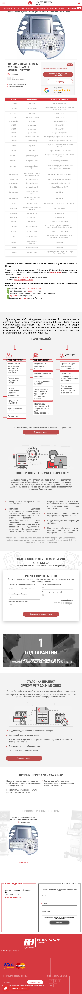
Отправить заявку (41, 432)
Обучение (13, 296)
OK (79, 8)
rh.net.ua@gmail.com (13, 897)
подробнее (72, 8)
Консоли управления (18, 79)
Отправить (59, 922)
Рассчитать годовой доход (41, 614)
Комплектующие (34, 289)
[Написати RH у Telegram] (37, 4)
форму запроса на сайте (23, 280)
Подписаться (35, 982)
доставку (24, 298)
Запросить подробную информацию (58, 74)
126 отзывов (58, 92)
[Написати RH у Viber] (39, 4)
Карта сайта (41, 943)
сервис (29, 291)
